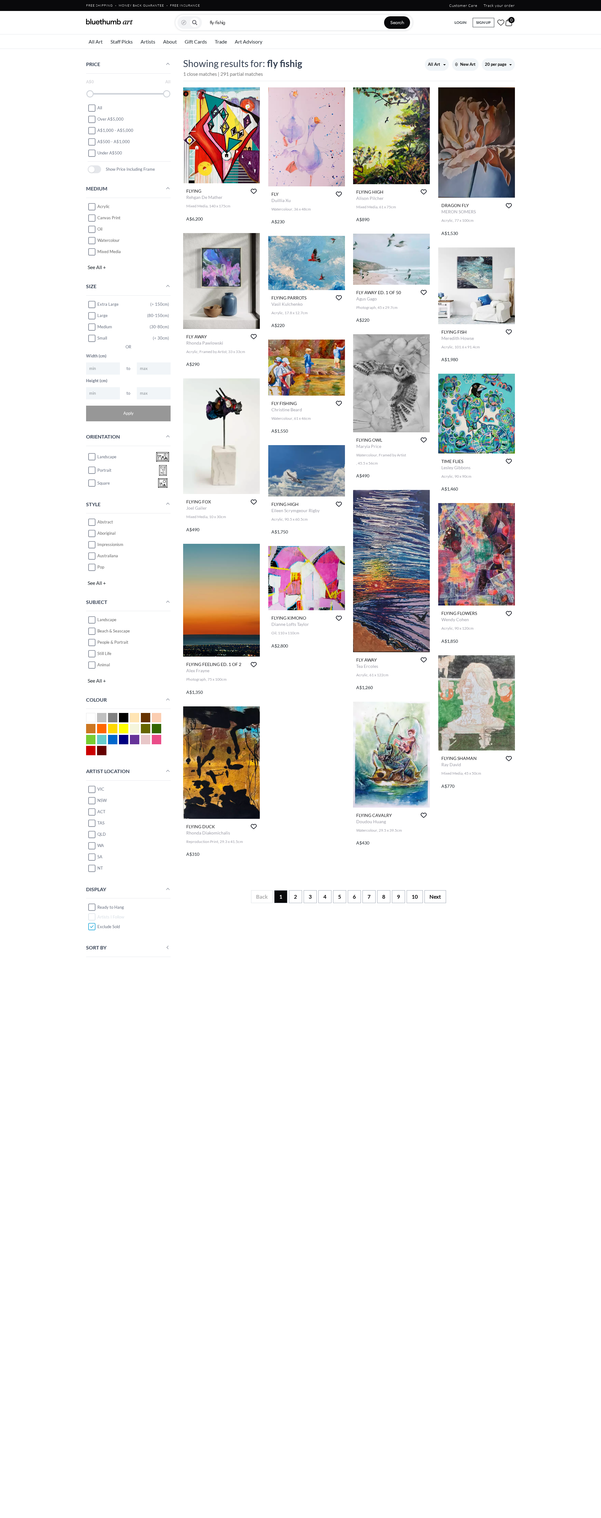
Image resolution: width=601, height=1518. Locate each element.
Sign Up (483, 22)
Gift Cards (196, 41)
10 (415, 896)
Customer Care (463, 5)
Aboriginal (106, 533)
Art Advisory (248, 41)
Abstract (105, 521)
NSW (102, 800)
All (99, 107)
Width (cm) (96, 355)
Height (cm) (96, 380)
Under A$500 (109, 152)
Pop (100, 566)
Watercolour (108, 240)
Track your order (499, 5)
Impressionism (110, 544)
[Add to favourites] (254, 191)
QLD (101, 834)
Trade (221, 41)
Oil (99, 228)
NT (100, 868)
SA (99, 856)
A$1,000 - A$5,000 (115, 130)
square (103, 483)
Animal (103, 664)
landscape (106, 456)
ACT (101, 811)
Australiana (107, 555)
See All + (97, 267)
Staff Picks (121, 41)
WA (100, 845)
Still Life (104, 653)
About (170, 41)
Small (102, 338)
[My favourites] (500, 22)
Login (460, 22)
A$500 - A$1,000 (113, 141)
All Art (96, 41)
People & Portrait (112, 642)
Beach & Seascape (113, 630)
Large (102, 315)
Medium (104, 326)
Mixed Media (109, 251)
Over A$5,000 (110, 119)
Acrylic (103, 206)
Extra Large (108, 304)
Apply (128, 413)
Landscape (106, 619)
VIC (100, 789)
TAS (101, 822)
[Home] (109, 21)
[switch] (94, 169)
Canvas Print (109, 217)
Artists (148, 41)
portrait (104, 470)
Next (435, 896)
